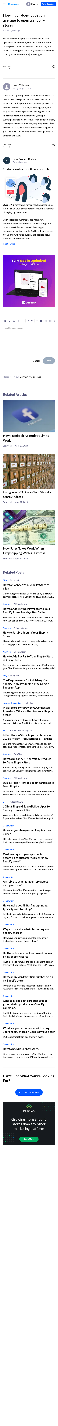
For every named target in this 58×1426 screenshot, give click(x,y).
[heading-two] (23, 320)
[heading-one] (19, 320)
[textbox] (29, 329)
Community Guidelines (30, 376)
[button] (41, 320)
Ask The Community (29, 1092)
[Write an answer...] (53, 66)
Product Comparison (12, 703)
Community (8, 825)
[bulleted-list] (50, 320)
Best (5, 730)
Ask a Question (48, 4)
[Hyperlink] (37, 320)
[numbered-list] (46, 320)
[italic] (10, 320)
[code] (28, 320)
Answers (7, 604)
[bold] (5, 320)
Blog (5, 580)
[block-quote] (32, 320)
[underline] (14, 320)
